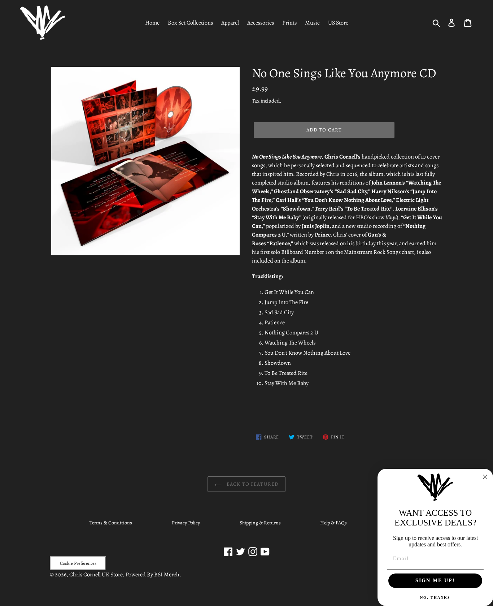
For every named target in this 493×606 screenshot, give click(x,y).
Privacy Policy (186, 522)
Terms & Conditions (111, 522)
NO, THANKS (435, 597)
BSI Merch (166, 575)
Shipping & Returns (260, 522)
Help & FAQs (333, 522)
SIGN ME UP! (435, 580)
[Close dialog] (485, 476)
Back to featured (252, 484)
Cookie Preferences (78, 563)
